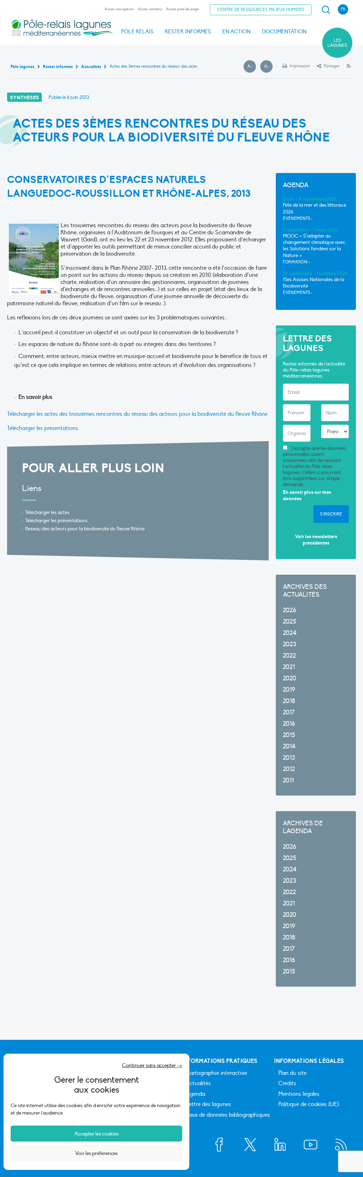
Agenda (195, 1094)
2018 (289, 701)
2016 (289, 723)
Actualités (198, 1084)
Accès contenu (150, 9)
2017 (289, 712)
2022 (289, 655)
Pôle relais (137, 31)
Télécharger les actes (47, 512)
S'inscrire (331, 514)
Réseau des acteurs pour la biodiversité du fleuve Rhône (85, 529)
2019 (289, 689)
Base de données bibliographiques (228, 1115)
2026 (289, 610)
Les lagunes (337, 43)
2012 (289, 769)
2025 (289, 621)
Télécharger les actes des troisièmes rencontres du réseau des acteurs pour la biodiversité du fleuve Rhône (137, 414)
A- (251, 66)
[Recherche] (325, 9)
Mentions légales (298, 1094)
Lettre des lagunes (208, 1104)
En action (236, 31)
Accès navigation (119, 9)
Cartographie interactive (216, 1073)
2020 (289, 678)
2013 (289, 758)
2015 (289, 735)
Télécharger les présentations (42, 428)
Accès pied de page (182, 9)
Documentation (284, 31)
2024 (290, 633)
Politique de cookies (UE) (308, 1104)
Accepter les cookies (96, 1134)
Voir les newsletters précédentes (316, 540)
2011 (288, 780)
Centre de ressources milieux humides (260, 9)
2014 (289, 746)
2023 (289, 644)
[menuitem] (325, 10)
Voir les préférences (96, 1153)
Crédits (287, 1084)
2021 (289, 667)
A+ (268, 66)
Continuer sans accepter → (152, 1065)
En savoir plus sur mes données (307, 495)
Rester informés (188, 31)
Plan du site (292, 1073)
